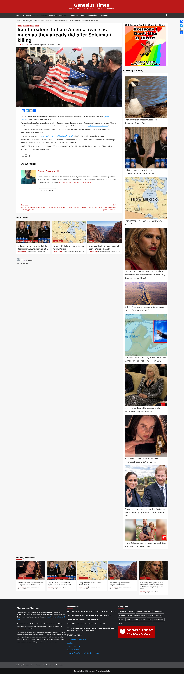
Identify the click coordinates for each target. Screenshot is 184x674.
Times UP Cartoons (73, 646)
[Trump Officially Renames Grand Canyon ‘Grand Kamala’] (104, 232)
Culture (74, 15)
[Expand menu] (67, 15)
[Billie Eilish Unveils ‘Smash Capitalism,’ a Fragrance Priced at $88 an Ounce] (30, 570)
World (83, 15)
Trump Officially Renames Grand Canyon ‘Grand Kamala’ (86, 624)
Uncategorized (158, 619)
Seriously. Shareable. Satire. (25, 665)
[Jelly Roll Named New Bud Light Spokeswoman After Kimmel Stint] (33, 232)
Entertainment (28, 241)
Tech (149, 619)
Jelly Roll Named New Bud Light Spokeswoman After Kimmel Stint (89, 615)
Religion (121, 619)
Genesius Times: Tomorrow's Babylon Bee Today (83, 653)
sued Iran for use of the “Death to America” (57, 136)
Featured (122, 615)
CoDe (108, 671)
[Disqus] (69, 281)
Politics (44, 15)
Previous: (43, 207)
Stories (143, 619)
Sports (136, 619)
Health (130, 615)
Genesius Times (91, 5)
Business (53, 15)
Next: (92, 207)
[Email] (182, 29)
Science (62, 15)
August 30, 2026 (80, 251)
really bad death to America (98, 126)
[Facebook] (182, 21)
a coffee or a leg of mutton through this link (75, 182)
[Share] (182, 33)
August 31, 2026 (41, 251)
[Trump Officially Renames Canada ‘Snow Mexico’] (69, 232)
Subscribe (92, 15)
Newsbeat (30, 15)
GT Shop (70, 643)
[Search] (167, 15)
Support (104, 15)
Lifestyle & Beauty (139, 615)
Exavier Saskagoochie (39, 45)
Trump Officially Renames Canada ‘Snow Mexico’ (83, 619)
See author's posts (47, 190)
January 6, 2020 (54, 45)
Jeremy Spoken (32, 251)
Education (147, 611)
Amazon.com (20, 629)
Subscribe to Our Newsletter (76, 639)
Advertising (123, 611)
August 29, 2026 (116, 251)
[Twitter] (182, 25)
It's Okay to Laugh (73, 649)
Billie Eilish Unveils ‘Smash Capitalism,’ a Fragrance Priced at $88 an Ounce (92, 611)
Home (18, 15)
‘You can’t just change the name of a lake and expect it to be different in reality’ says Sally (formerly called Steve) (91, 629)
